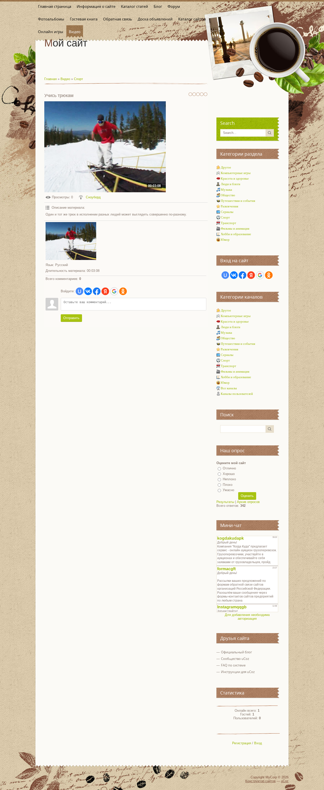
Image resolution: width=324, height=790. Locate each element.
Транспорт (228, 223)
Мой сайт (65, 43)
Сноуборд (93, 197)
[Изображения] (71, 241)
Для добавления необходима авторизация (247, 616)
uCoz (285, 781)
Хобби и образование (236, 234)
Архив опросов (248, 502)
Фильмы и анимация (235, 228)
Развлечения (229, 206)
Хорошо (229, 474)
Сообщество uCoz (235, 658)
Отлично (229, 468)
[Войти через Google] (114, 291)
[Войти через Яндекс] (105, 291)
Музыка (226, 189)
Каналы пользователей (237, 394)
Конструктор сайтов (260, 781)
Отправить (71, 318)
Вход (258, 743)
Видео (65, 79)
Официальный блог (236, 652)
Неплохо (229, 479)
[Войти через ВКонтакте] (88, 291)
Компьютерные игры (236, 173)
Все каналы (229, 388)
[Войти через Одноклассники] (123, 291)
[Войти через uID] (79, 291)
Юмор (225, 240)
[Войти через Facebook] (96, 291)
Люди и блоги (230, 184)
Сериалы (227, 212)
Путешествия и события (238, 201)
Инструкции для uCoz (238, 671)
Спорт (78, 79)
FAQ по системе (233, 665)
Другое (226, 167)
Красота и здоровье (235, 178)
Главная (50, 79)
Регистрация (241, 743)
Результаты (225, 502)
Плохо (227, 485)
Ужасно (228, 490)
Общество (228, 195)
